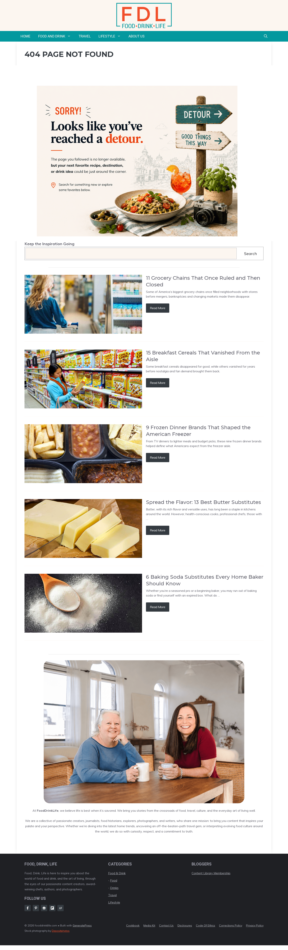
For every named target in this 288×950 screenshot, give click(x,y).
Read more (157, 308)
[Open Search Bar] (265, 36)
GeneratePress (82, 925)
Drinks (114, 888)
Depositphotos (61, 930)
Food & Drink (117, 873)
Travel (85, 36)
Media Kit (149, 925)
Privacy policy (255, 925)
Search (250, 253)
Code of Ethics (205, 925)
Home (25, 36)
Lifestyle (107, 36)
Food (113, 880)
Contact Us (166, 925)
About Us (137, 36)
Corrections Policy (230, 925)
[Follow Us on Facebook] (27, 908)
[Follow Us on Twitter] (44, 908)
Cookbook (132, 925)
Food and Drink (51, 36)
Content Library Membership (211, 873)
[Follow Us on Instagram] (36, 908)
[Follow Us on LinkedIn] (52, 908)
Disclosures (185, 925)
